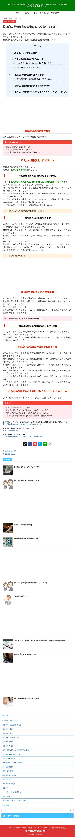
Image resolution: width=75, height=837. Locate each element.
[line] (45, 444)
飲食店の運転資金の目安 (24, 53)
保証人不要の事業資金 (11, 430)
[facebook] (30, 444)
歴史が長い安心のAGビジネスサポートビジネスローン (22, 424)
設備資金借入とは (21, 596)
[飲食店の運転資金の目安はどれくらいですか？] (40, 444)
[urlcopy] (50, 444)
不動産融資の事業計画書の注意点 (27, 538)
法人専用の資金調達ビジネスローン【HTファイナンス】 (23, 437)
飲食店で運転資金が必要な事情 (28, 74)
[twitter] (25, 444)
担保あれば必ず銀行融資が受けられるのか (31, 583)
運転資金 (7, 454)
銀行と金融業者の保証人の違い (26, 480)
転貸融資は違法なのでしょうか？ (27, 467)
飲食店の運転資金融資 (23, 525)
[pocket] (35, 444)
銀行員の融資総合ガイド (37, 6)
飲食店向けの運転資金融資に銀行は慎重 (32, 78)
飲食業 (13, 454)
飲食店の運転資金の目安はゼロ (28, 59)
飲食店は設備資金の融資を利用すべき (31, 86)
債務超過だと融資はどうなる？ (26, 654)
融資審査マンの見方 (10, 451)
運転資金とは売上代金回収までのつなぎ (32, 63)
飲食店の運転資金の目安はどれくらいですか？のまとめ (39, 91)
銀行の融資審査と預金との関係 (26, 698)
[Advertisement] (37, 112)
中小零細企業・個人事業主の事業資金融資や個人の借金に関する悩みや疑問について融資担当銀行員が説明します (37, 828)
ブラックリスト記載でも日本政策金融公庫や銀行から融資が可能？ (40, 641)
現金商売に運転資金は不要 (26, 67)
